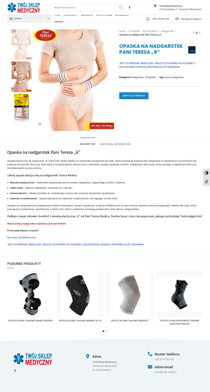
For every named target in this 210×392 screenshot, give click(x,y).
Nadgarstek (167, 31)
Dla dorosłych (150, 31)
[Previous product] (193, 33)
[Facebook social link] (129, 7)
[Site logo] (23, 7)
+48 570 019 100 (160, 18)
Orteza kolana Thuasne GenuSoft (130, 320)
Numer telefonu (167, 354)
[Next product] (199, 33)
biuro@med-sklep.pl (191, 18)
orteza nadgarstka (174, 77)
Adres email (164, 367)
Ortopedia (134, 31)
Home (122, 31)
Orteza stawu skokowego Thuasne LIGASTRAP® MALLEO (179, 322)
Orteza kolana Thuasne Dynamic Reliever (30, 320)
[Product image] (30, 294)
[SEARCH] (120, 7)
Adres (96, 356)
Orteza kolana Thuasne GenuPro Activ (80, 320)
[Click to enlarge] (40, 124)
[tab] (87, 143)
